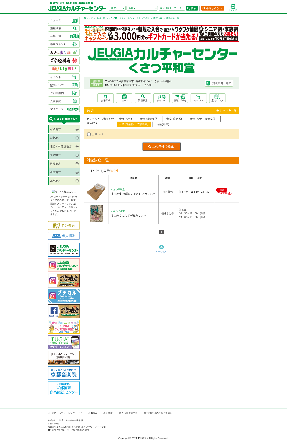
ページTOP (161, 251)
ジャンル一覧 (228, 110)
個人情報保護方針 (128, 413)
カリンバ (97, 134)
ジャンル (161, 100)
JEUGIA (92, 413)
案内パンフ (217, 100)
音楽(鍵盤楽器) (149, 118)
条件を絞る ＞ (214, 8)
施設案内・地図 (221, 83)
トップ (89, 18)
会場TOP (105, 100)
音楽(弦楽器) (174, 118)
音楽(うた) (125, 118)
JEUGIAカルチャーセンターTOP (65, 413)
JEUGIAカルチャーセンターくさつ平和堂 (129, 18)
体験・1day (180, 100)
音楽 (90, 110)
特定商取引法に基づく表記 (158, 413)
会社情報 (108, 413)
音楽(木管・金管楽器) (203, 118)
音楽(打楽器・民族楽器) (133, 124)
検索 (193, 8)
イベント (198, 100)
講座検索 (157, 18)
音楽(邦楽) (162, 124)
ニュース (124, 100)
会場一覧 (101, 18)
